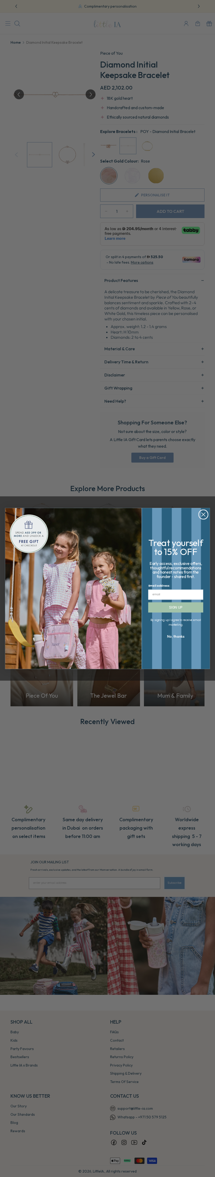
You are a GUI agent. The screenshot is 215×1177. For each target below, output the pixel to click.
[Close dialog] (203, 514)
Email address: (159, 586)
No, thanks (176, 636)
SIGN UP (175, 607)
